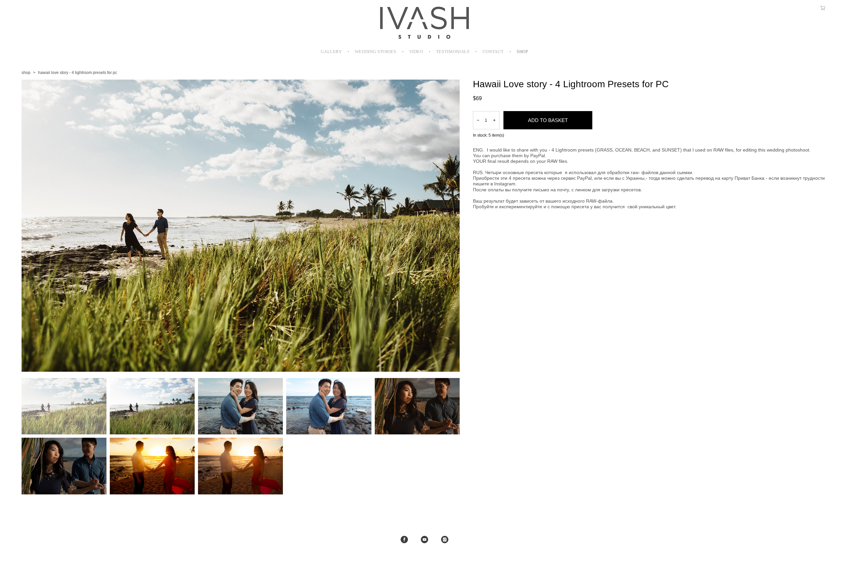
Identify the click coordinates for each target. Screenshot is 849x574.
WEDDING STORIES (375, 51)
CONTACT (493, 51)
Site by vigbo (424, 558)
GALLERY (331, 51)
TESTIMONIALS (453, 51)
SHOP (522, 51)
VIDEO (416, 51)
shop (26, 72)
